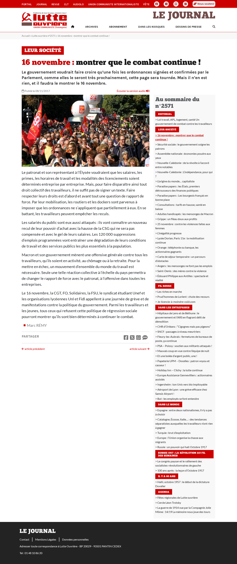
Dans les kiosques (151, 26)
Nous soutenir (205, 3)
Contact (24, 539)
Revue (56, 4)
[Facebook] (156, 4)
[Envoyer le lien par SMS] (145, 337)
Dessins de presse (189, 26)
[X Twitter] (166, 4)
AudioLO (78, 4)
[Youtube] (176, 4)
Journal (41, 4)
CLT (66, 4)
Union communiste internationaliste (113, 4)
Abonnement (118, 26)
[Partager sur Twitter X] (132, 337)
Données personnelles (75, 539)
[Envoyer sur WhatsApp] (138, 337)
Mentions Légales (45, 539)
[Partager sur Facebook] (126, 337)
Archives (91, 26)
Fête (146, 4)
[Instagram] (185, 4)
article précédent (34, 348)
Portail (27, 4)
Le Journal (184, 16)
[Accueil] (72, 26)
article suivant (138, 348)
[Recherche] (214, 26)
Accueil (26, 35)
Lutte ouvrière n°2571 (44, 35)
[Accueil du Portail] (44, 20)
